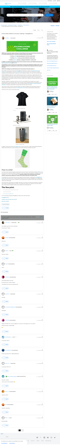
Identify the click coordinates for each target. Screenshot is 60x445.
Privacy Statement (4, 443)
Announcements (26, 25)
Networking (20, 25)
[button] (22, 46)
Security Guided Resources (51, 65)
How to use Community (51, 41)
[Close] (26, 440)
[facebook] (37, 437)
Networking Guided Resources (52, 63)
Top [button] (2, 433)
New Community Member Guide (51, 44)
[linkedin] (44, 437)
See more (48, 70)
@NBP (15, 56)
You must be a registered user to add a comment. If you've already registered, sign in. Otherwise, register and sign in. (19, 218)
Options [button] (41, 37)
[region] (14, 442)
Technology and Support (12, 25)
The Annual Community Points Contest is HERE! (52, 125)
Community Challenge (5, 204)
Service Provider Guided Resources (53, 67)
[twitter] (40, 437)
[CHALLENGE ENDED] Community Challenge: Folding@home (17, 33)
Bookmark (52, 25)
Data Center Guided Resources (52, 61)
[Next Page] (23, 430)
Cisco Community (4, 25)
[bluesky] (55, 437)
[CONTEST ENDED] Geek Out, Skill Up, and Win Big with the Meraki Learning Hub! (52, 87)
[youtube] (48, 437)
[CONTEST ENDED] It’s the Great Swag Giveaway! (51, 107)
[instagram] (51, 437)
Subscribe (57, 25)
